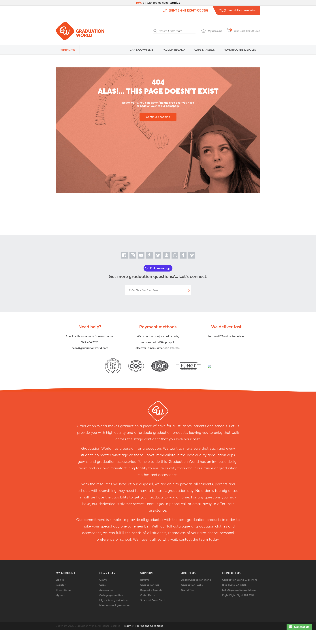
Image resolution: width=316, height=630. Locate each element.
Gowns (103, 579)
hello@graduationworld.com (90, 348)
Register (60, 585)
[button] (70, 49)
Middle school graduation (114, 605)
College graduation (111, 595)
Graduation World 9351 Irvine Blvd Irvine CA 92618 (239, 582)
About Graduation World (196, 579)
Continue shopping (158, 117)
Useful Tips (187, 590)
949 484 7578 (89, 342)
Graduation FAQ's (192, 585)
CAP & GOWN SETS (141, 49)
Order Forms (147, 595)
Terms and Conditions (150, 625)
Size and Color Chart (152, 600)
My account (215, 31)
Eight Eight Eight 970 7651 (188, 10)
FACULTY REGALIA (174, 49)
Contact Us (301, 626)
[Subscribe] (187, 290)
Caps (102, 585)
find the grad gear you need (176, 102)
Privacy (126, 625)
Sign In (60, 579)
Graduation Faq (149, 585)
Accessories (106, 590)
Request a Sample (151, 590)
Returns (144, 579)
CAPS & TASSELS (204, 49)
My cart (60, 595)
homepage (173, 106)
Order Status (63, 590)
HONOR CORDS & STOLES (240, 49)
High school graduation (113, 600)
